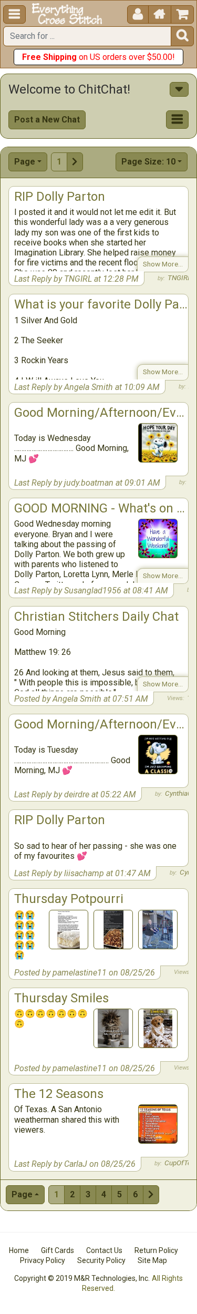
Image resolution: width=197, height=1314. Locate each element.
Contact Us (104, 1250)
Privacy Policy (42, 1260)
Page (24, 162)
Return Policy (156, 1250)
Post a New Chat (47, 120)
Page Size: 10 (148, 162)
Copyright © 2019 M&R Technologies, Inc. (82, 1278)
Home (19, 1250)
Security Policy (101, 1260)
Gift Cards (57, 1250)
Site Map (152, 1260)
